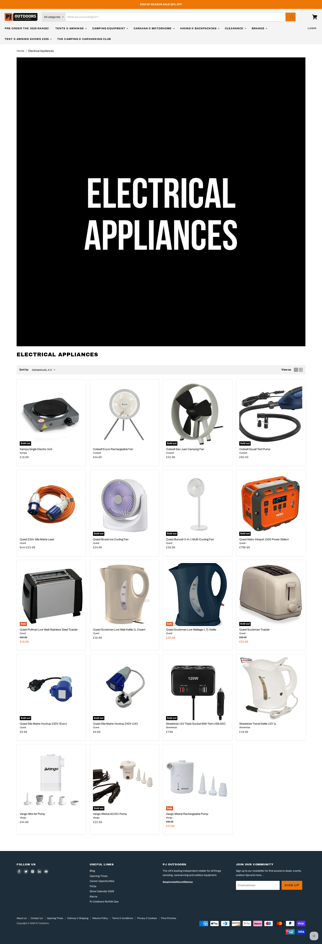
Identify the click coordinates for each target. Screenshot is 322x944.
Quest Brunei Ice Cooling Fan (110, 539)
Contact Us (37, 918)
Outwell (97, 453)
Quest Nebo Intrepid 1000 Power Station (264, 539)
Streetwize (171, 727)
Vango (23, 817)
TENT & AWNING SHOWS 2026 (27, 39)
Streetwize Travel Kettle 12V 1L (258, 723)
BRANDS (258, 28)
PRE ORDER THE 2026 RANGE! (27, 28)
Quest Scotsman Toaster (254, 629)
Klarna (93, 896)
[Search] (290, 17)
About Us (22, 918)
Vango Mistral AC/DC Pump (110, 813)
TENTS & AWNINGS (70, 28)
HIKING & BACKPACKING (198, 28)
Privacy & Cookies (147, 918)
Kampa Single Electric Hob (36, 449)
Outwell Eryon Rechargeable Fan (113, 449)
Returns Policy (100, 918)
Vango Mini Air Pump (32, 813)
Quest (23, 543)
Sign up (292, 885)
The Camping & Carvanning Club (84, 39)
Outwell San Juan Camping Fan (185, 449)
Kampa (23, 453)
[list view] (301, 370)
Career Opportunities (102, 881)
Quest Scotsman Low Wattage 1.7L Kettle (191, 629)
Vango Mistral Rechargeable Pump (187, 813)
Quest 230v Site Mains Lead (37, 539)
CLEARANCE (234, 28)
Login (312, 28)
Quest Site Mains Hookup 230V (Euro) (43, 723)
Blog (92, 870)
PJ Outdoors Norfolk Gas (104, 901)
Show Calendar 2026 (102, 891)
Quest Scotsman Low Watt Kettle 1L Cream (119, 629)
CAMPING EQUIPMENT (109, 28)
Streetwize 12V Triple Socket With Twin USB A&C (196, 723)
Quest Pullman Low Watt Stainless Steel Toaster (49, 629)
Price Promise (168, 918)
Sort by (24, 369)
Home (20, 50)
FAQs (93, 886)
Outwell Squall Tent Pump (254, 449)
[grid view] (296, 370)
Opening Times (99, 876)
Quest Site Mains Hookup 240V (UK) (115, 723)
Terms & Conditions (122, 918)
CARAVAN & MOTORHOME (153, 28)
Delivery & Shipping (77, 918)
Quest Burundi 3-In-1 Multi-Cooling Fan (190, 539)
